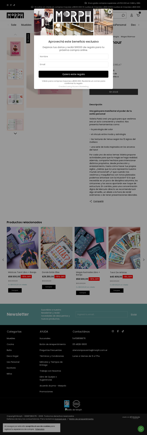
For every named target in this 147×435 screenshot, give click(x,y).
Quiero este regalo (73, 74)
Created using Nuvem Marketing (74, 86)
